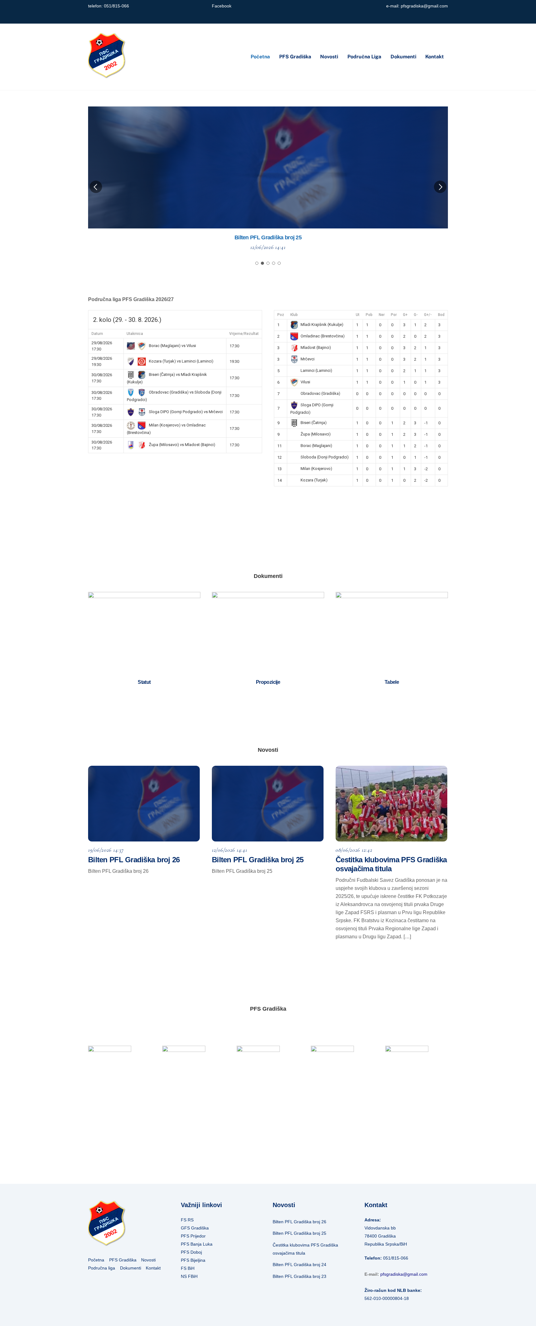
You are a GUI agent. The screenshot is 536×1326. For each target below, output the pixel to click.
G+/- (428, 315)
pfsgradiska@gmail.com (424, 6)
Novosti (329, 57)
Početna (260, 57)
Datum (97, 334)
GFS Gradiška (195, 1227)
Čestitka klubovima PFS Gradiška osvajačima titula (268, 237)
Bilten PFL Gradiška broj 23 (299, 1276)
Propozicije (268, 682)
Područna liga (364, 57)
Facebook (221, 6)
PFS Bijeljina (193, 1260)
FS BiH (187, 1268)
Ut (358, 315)
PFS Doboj (191, 1252)
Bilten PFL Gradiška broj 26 (134, 859)
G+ (405, 315)
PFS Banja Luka (196, 1244)
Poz (280, 315)
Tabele (392, 682)
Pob (369, 315)
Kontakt (434, 57)
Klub (294, 315)
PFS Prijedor (193, 1236)
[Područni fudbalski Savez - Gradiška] (106, 75)
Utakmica (135, 334)
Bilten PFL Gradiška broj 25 (258, 859)
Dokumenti (403, 57)
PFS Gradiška (295, 57)
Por (394, 315)
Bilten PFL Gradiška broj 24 (299, 1264)
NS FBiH (189, 1276)
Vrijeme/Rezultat (244, 334)
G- (416, 315)
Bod (441, 315)
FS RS (187, 1219)
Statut (144, 682)
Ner (382, 315)
